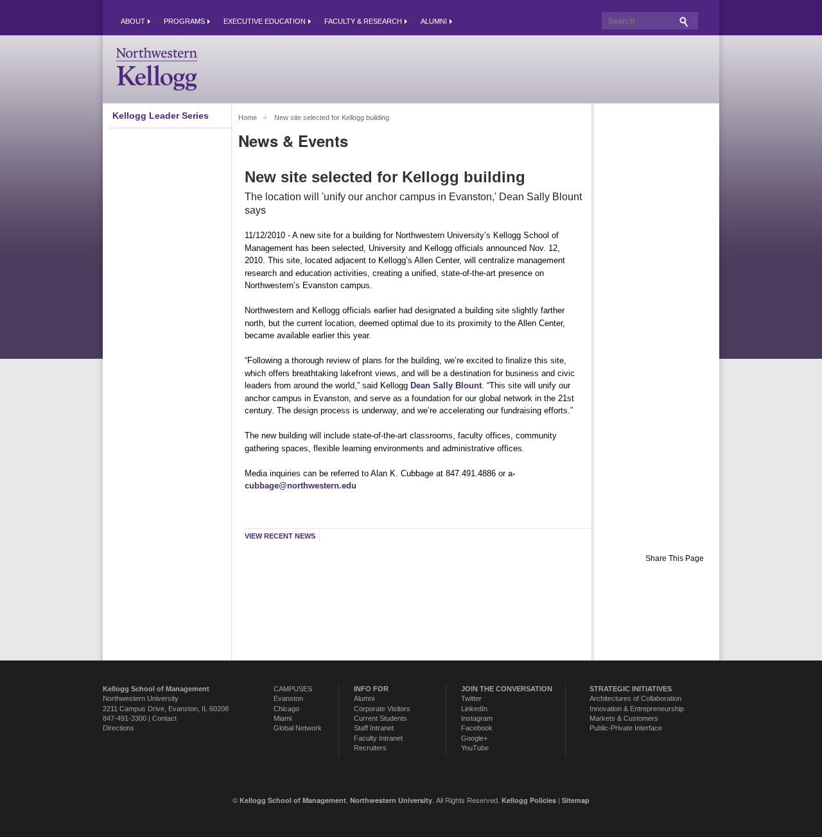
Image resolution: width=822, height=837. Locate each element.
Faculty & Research (363, 21)
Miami (283, 718)
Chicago (286, 708)
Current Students (380, 718)
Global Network (298, 728)
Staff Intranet (374, 728)
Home (247, 117)
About (133, 21)
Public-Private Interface (626, 728)
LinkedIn (474, 708)
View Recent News (280, 536)
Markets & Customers (624, 718)
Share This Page (674, 558)
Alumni (434, 21)
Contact (164, 718)
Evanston (288, 698)
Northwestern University (141, 698)
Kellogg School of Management (293, 800)
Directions (118, 728)
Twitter (471, 698)
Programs (184, 21)
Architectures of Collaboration (635, 698)
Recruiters (370, 748)
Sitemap (576, 800)
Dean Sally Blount (446, 385)
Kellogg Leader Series (160, 115)
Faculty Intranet (378, 738)
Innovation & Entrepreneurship (637, 708)
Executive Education (264, 21)
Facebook (477, 728)
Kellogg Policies (529, 800)
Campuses (293, 689)
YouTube (475, 748)
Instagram (477, 718)
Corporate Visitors (382, 708)
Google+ (474, 738)
